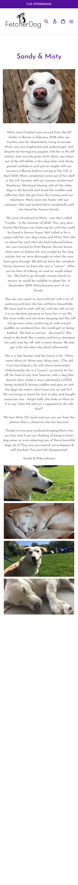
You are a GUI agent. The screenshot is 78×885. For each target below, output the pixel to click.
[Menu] (71, 21)
